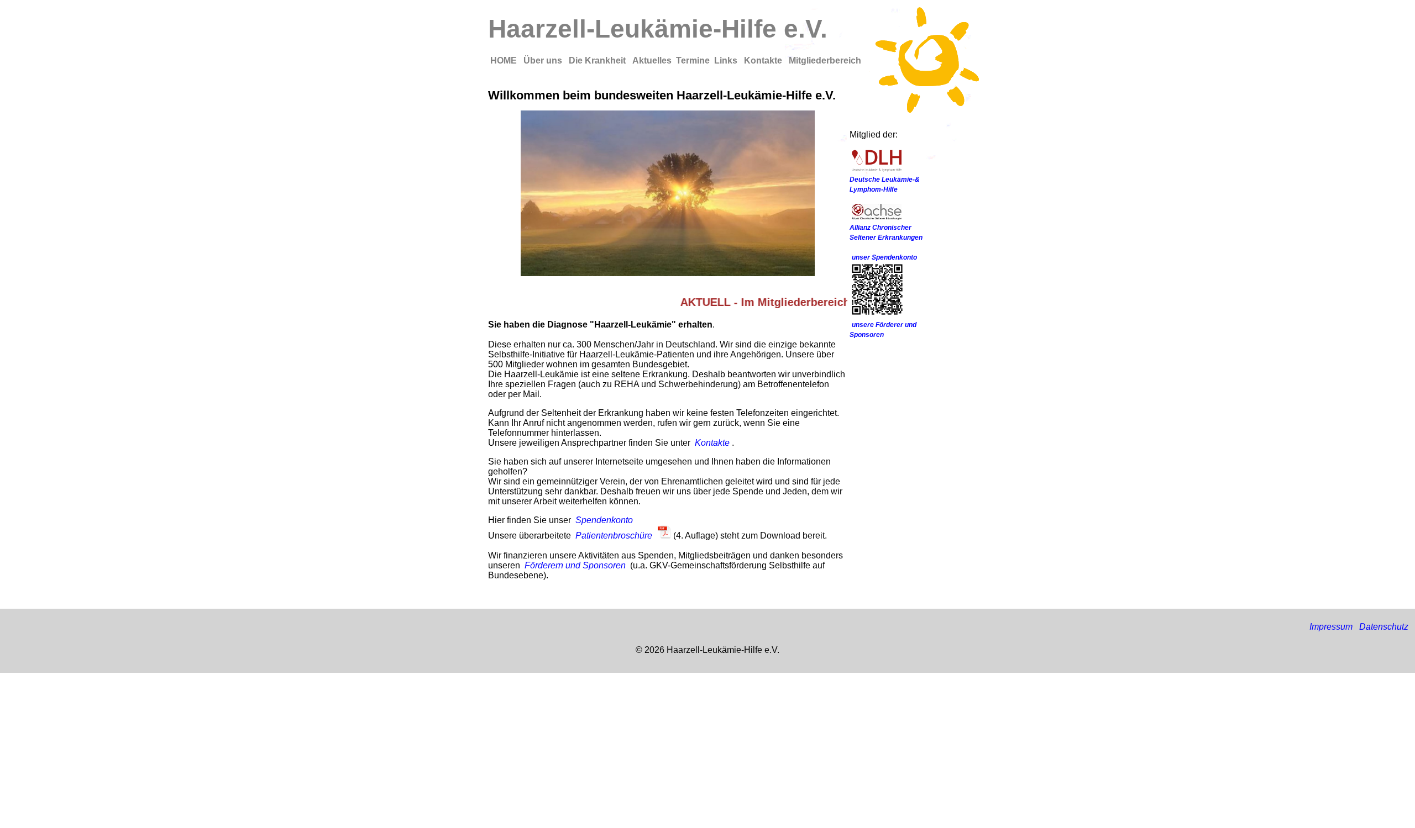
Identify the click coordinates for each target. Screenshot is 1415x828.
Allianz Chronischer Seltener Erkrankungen (886, 232)
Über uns (543, 60)
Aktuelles (652, 60)
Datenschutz (1383, 626)
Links (727, 60)
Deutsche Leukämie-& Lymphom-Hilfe (885, 184)
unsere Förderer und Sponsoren (883, 330)
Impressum (1331, 626)
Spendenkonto (604, 520)
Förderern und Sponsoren (575, 565)
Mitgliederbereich (825, 60)
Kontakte (764, 60)
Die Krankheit (598, 60)
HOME (504, 60)
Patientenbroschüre (613, 535)
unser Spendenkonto (884, 257)
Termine (693, 60)
